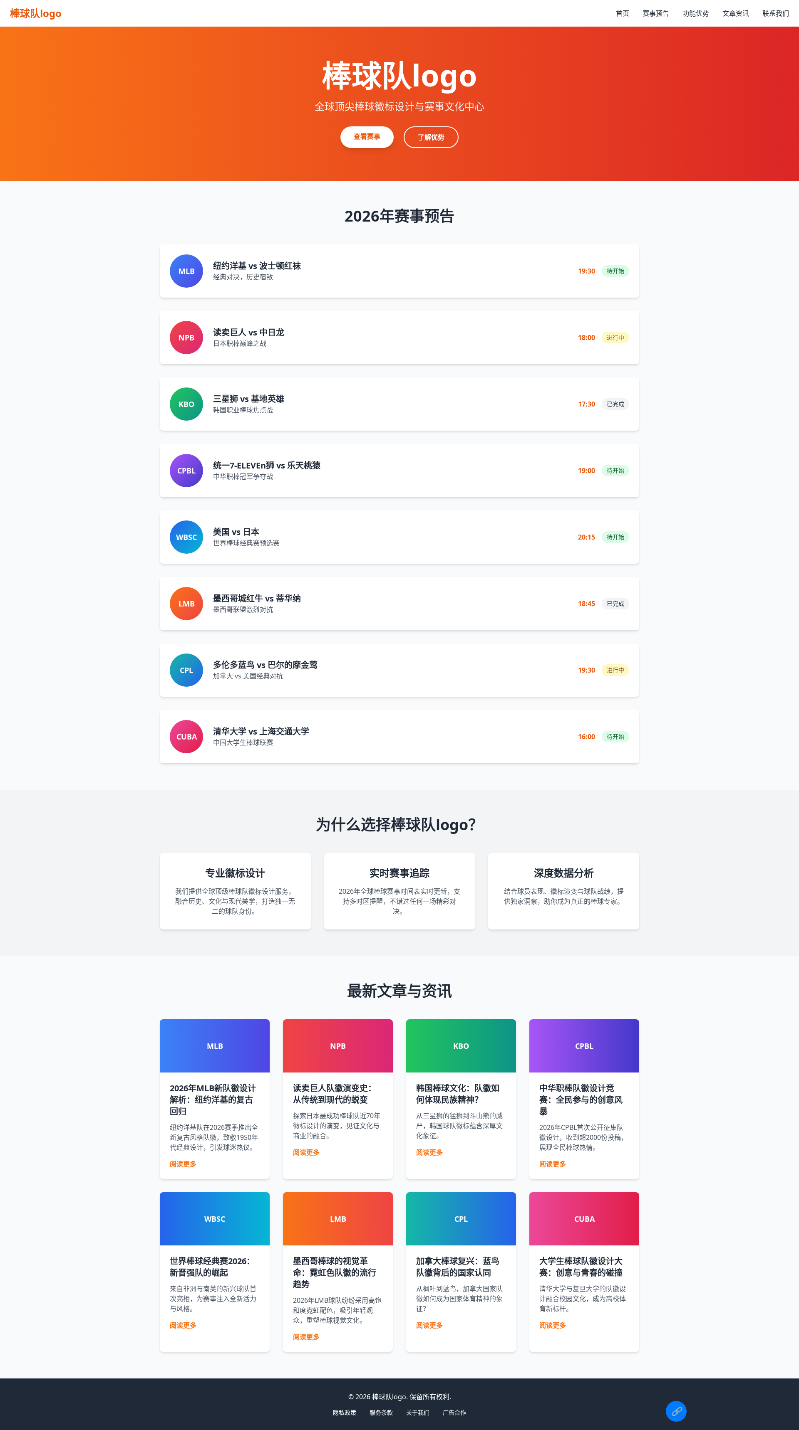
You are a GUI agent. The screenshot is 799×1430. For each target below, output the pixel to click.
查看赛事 (367, 136)
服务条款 (381, 1412)
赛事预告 (656, 13)
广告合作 (454, 1412)
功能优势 (695, 13)
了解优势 (431, 137)
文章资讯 (735, 13)
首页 (622, 13)
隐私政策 (344, 1412)
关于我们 (417, 1412)
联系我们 (775, 13)
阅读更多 (183, 1164)
